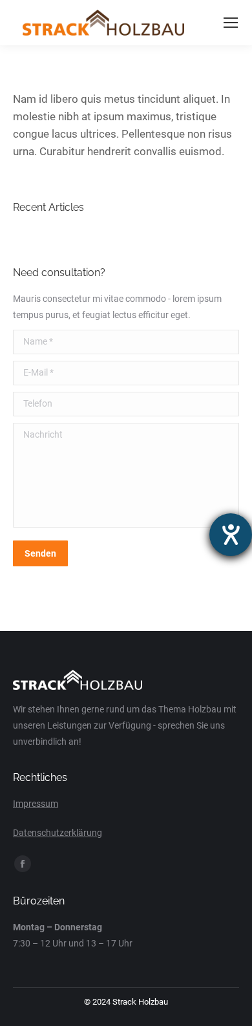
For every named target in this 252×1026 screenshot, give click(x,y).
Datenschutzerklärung (57, 833)
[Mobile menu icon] (230, 22)
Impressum (35, 803)
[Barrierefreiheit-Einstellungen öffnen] (230, 534)
